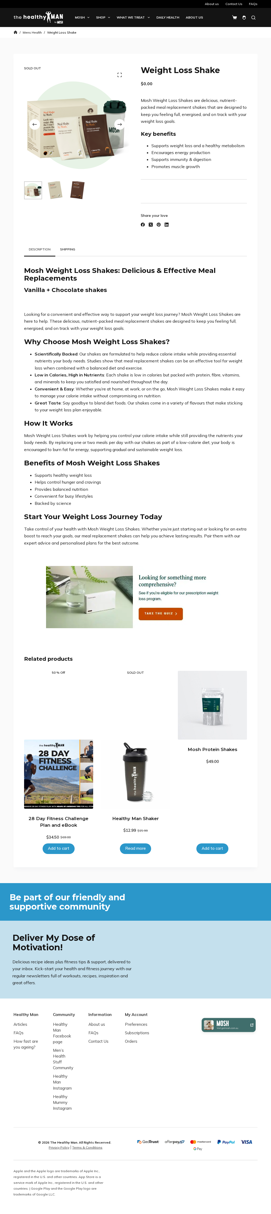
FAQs (253, 4)
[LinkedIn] (167, 225)
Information (100, 1014)
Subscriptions (137, 1032)
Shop (100, 17)
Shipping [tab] (67, 249)
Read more (135, 848)
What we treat (131, 17)
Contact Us (233, 4)
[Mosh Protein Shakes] (212, 705)
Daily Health (167, 17)
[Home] (15, 32)
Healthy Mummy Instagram (62, 1102)
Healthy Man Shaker (135, 818)
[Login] (244, 18)
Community (64, 1014)
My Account (136, 1014)
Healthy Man (25, 1014)
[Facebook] (143, 225)
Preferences (136, 1024)
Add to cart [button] (58, 848)
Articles (20, 1024)
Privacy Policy (59, 1147)
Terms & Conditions (87, 1147)
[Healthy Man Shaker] (135, 774)
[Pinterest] (159, 225)
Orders (131, 1041)
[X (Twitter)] (151, 225)
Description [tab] (40, 249)
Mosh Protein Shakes (212, 749)
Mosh (80, 17)
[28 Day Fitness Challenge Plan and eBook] (58, 774)
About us (212, 4)
